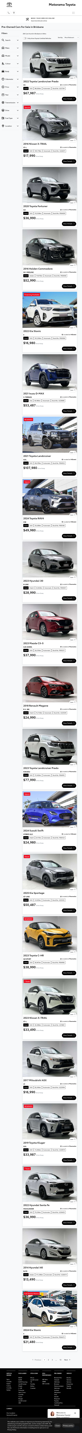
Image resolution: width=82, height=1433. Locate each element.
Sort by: (60, 37)
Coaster (33, 1388)
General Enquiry (11, 1415)
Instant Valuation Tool (57, 1392)
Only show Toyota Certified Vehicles (39, 38)
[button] (73, 13)
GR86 (44, 1382)
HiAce (32, 1386)
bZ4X (20, 1380)
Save (71, 78)
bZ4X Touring (22, 1382)
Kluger (20, 1399)
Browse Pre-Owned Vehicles (58, 1380)
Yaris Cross (22, 1392)
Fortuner (21, 1390)
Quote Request (57, 1398)
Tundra (32, 1384)
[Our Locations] (14, 13)
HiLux (32, 1378)
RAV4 (20, 1378)
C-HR (20, 1388)
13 (60, 1360)
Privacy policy (68, 1425)
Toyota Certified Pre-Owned (58, 1403)
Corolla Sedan (8, 1389)
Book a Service (69, 1379)
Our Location (10, 1413)
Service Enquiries (70, 1383)
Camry (8, 1386)
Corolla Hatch (8, 1383)
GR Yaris (45, 1379)
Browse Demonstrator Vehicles (59, 1386)
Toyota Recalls (69, 1387)
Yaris (8, 1379)
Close (57, 1425)
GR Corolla (45, 1384)
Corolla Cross (20, 1395)
